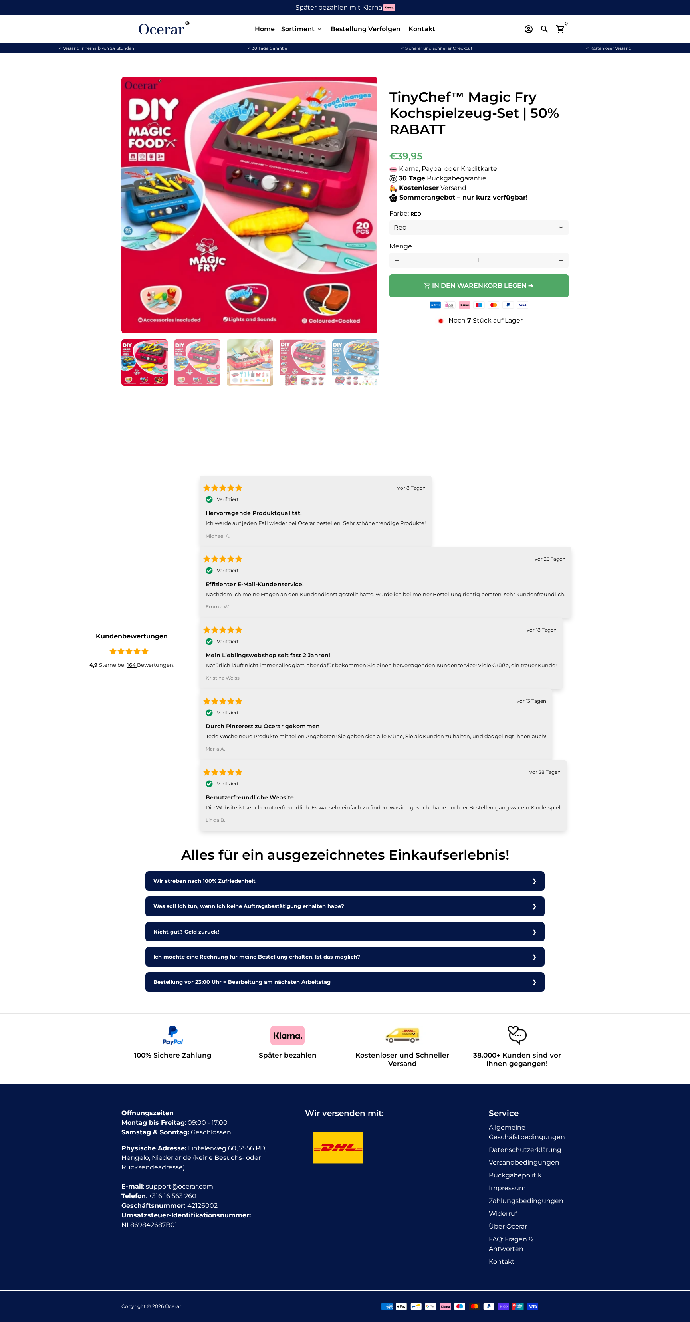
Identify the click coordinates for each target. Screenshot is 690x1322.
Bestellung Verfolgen (366, 29)
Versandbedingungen (524, 1162)
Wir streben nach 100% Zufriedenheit (204, 881)
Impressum (507, 1188)
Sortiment (302, 29)
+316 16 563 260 (172, 1196)
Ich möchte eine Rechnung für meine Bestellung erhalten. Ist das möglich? (256, 957)
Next (366, 205)
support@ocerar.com (179, 1186)
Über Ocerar (508, 1226)
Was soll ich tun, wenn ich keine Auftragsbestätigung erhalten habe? (248, 906)
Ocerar (173, 1306)
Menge (400, 246)
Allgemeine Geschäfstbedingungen (527, 1132)
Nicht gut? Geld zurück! (186, 932)
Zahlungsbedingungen (526, 1201)
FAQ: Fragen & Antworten (511, 1244)
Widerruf (503, 1213)
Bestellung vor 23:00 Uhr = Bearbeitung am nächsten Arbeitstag (242, 982)
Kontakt (421, 29)
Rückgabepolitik (515, 1175)
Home (265, 29)
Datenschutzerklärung (525, 1150)
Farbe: (405, 213)
